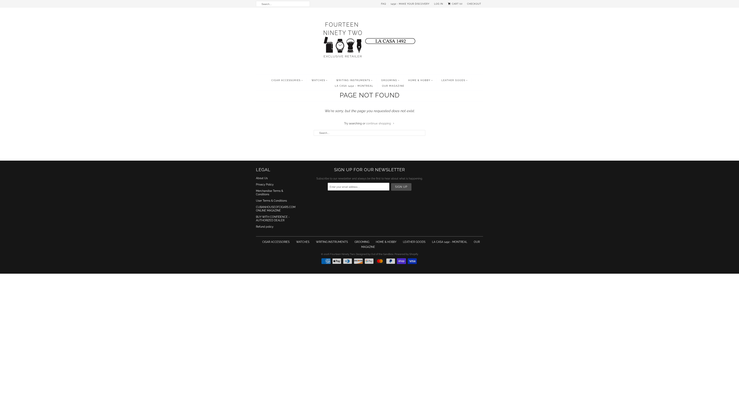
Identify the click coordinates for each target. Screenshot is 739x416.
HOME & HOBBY (419, 80)
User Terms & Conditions (271, 200)
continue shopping (379, 123)
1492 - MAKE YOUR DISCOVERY (410, 4)
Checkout (474, 4)
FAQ (383, 4)
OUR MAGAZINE (393, 86)
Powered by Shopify (406, 254)
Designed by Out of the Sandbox (375, 254)
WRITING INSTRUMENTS (353, 80)
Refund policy (264, 226)
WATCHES (318, 80)
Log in (438, 4)
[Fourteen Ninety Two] (369, 42)
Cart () (456, 4)
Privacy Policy (265, 184)
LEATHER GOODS (453, 80)
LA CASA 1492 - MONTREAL (354, 86)
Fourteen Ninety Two (342, 254)
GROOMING (389, 80)
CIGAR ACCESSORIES (286, 80)
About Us (262, 178)
